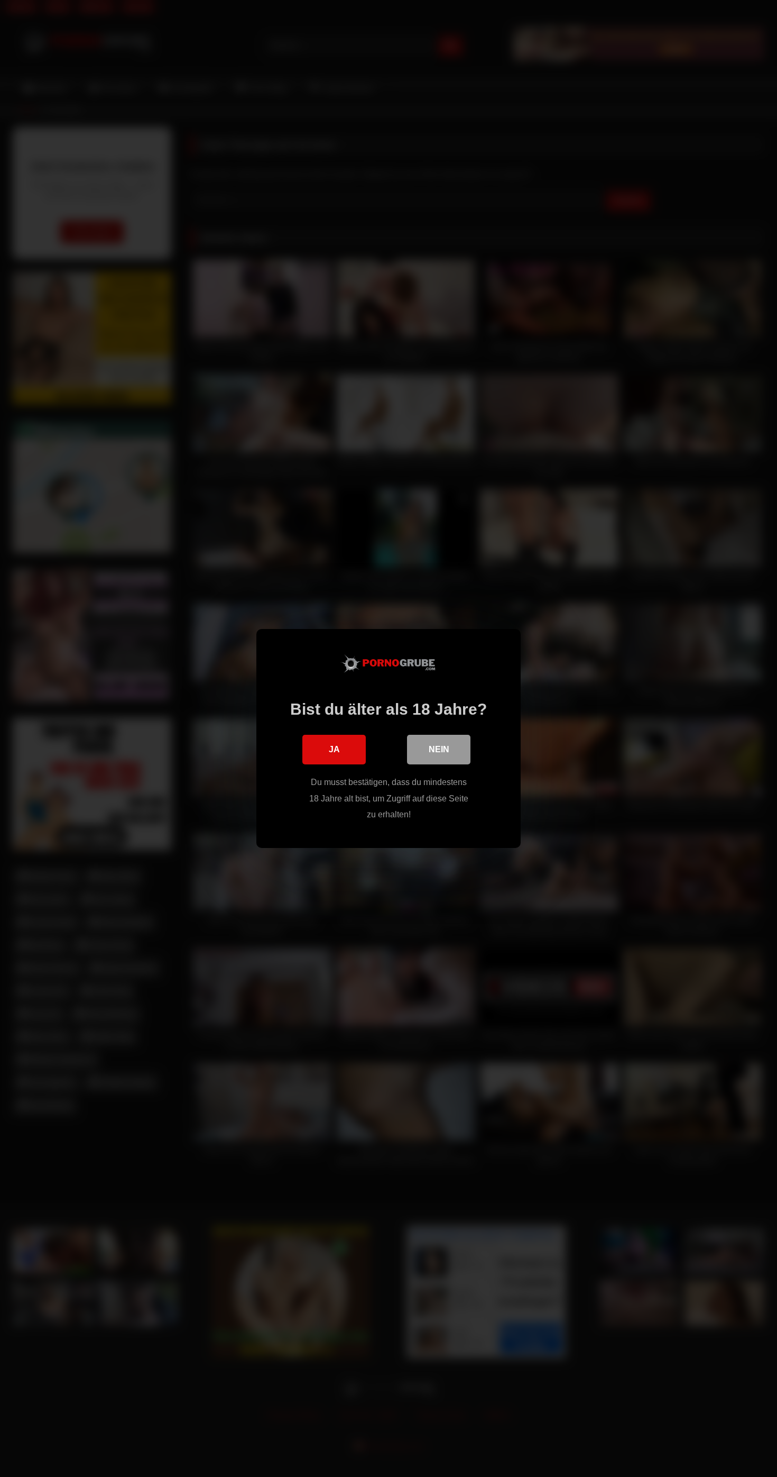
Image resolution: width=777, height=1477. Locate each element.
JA (334, 749)
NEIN (439, 749)
